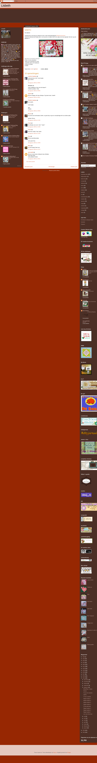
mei (85, 720)
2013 (84, 732)
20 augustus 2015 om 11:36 (34, 120)
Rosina (29, 113)
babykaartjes (84, 176)
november (86, 681)
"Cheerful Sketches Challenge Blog (11, 135)
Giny (29, 136)
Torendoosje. (91, 291)
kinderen (83, 190)
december (86, 679)
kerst (82, 187)
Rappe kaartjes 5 (87, 702)
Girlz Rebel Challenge (88, 118)
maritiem (83, 199)
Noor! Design (86, 310)
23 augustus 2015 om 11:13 (34, 149)
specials (83, 201)
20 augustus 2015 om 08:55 (34, 82)
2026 (84, 656)
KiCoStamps (85, 279)
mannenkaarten (84, 196)
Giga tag (90, 280)
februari (85, 726)
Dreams (85, 690)
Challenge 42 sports (92, 132)
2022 (84, 664)
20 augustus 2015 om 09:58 (34, 110)
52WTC (85, 694)
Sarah (29, 123)
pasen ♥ (84, 322)
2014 (84, 730)
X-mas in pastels (87, 696)
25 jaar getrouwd (87, 706)
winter (82, 212)
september (86, 685)
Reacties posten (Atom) (54, 170)
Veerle (29, 129)
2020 (84, 668)
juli (84, 716)
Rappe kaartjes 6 (87, 700)
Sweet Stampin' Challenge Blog (10, 125)
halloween (83, 183)
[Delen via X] (44, 69)
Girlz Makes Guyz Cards (88, 130)
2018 (84, 672)
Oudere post (74, 166)
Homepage (52, 166)
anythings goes (84, 174)
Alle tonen (19, 165)
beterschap (83, 178)
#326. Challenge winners (14, 80)
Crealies (84, 269)
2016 (84, 676)
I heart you (89, 587)
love (82, 194)
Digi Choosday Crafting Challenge (11, 68)
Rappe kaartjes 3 (87, 708)
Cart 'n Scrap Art (86, 290)
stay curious (84, 31)
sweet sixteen (90, 580)
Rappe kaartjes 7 (87, 698)
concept (82, 181)
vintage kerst (90, 623)
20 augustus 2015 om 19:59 (34, 142)
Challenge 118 (91, 80)
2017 (84, 674)
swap (82, 203)
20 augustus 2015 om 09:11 (34, 97)
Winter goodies (90, 644)
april (85, 722)
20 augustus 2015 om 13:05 (34, 126)
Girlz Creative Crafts (87, 91)
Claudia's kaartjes (32, 100)
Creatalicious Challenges (9, 99)
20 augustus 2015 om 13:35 (34, 133)
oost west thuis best (87, 714)
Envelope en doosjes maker (87, 219)
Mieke (29, 145)
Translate (91, 167)
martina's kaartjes (32, 76)
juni (85, 718)
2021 (84, 666)
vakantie (83, 205)
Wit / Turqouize (90, 615)
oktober (85, 683)
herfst (82, 185)
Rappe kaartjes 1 (87, 712)
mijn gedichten (86, 321)
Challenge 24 (11, 90)
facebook (83, 222)
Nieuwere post (28, 166)
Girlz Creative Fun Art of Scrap (10, 89)
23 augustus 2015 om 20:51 (34, 158)
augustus (86, 687)
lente (82, 192)
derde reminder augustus (14, 136)
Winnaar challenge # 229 (14, 147)
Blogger (69, 752)
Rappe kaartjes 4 (87, 704)
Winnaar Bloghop (92, 311)
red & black (89, 601)
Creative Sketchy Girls (88, 79)
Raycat (55, 752)
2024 (84, 660)
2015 (84, 678)
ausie (88, 637)
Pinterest (83, 224)
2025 (84, 658)
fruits (88, 594)
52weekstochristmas (60, 35)
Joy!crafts (85, 300)
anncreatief (30, 152)
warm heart (89, 608)
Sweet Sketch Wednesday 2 (9, 156)
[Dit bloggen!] (43, 69)
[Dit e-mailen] (41, 69)
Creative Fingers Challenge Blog (10, 78)
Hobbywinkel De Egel (8, 146)
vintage (82, 210)
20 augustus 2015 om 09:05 (34, 90)
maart (85, 724)
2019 (84, 670)
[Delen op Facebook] (46, 69)
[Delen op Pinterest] (47, 69)
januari (85, 727)
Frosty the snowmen (87, 692)
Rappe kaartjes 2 (87, 710)
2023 (84, 662)
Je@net (30, 93)
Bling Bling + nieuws (87, 689)
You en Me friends (92, 301)
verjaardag (83, 208)
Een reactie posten (31, 161)
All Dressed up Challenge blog (10, 115)
